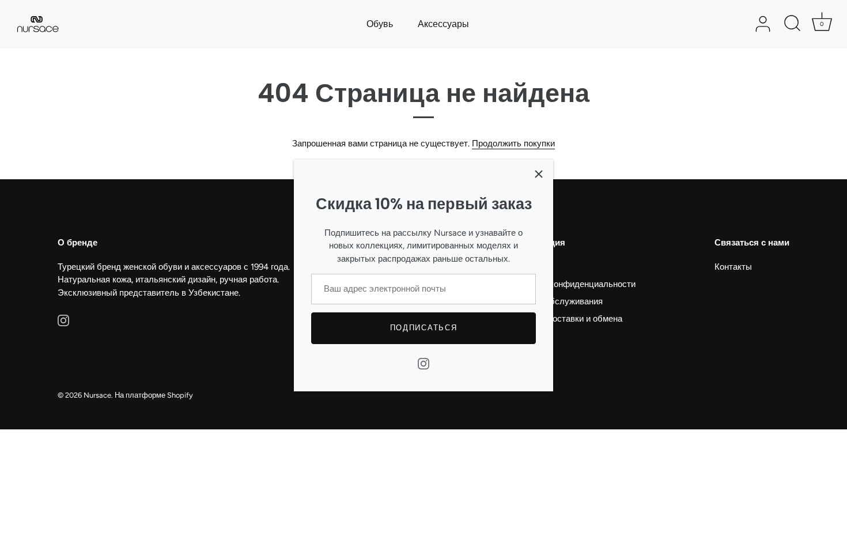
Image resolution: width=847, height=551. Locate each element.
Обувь (379, 23)
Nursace (97, 395)
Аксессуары (443, 23)
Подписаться (423, 327)
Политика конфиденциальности (572, 284)
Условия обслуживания (556, 301)
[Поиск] (792, 24)
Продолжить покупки (513, 143)
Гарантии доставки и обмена (565, 319)
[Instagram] (423, 363)
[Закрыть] (538, 174)
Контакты (733, 267)
